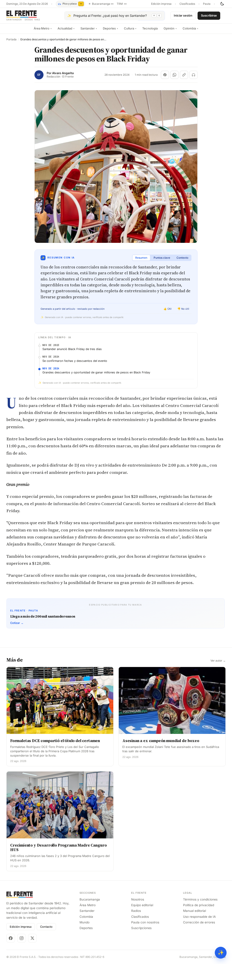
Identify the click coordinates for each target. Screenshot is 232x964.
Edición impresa (161, 3)
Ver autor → (218, 660)
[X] (32, 938)
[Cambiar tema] (222, 3)
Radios (136, 911)
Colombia (190, 28)
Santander (88, 28)
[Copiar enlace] (184, 75)
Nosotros (137, 899)
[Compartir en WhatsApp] (174, 75)
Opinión (170, 28)
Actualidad (66, 28)
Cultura (130, 28)
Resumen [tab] (141, 257)
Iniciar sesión (183, 15)
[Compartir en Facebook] (165, 75)
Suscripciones (141, 928)
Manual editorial (194, 911)
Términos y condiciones (200, 899)
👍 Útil (168, 308)
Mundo (84, 922)
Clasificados (187, 3)
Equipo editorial (142, 905)
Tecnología (150, 28)
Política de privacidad (198, 905)
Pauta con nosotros (145, 922)
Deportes (110, 28)
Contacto (46, 926)
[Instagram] (21, 938)
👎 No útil (183, 308)
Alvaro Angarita (63, 73)
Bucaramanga (90, 899)
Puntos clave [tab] (162, 257)
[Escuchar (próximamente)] (193, 75)
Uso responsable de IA (199, 916)
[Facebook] (10, 938)
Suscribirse (209, 15)
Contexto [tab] (182, 257)
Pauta (206, 3)
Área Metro (43, 28)
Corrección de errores (199, 922)
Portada (11, 39)
